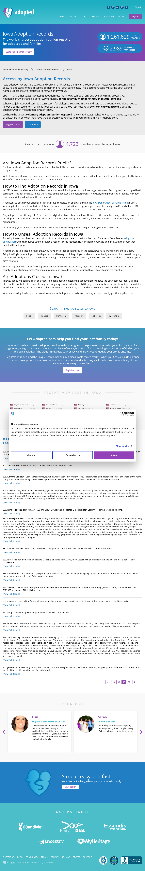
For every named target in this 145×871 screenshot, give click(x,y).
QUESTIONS (8, 857)
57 (129, 682)
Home (62, 16)
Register (135, 16)
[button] (4, 732)
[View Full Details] (11, 469)
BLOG (20, 857)
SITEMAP (66, 857)
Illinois (29, 316)
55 (119, 682)
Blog (121, 16)
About (72, 16)
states (76, 857)
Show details (122, 446)
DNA (83, 16)
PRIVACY (54, 857)
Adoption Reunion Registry (15, 69)
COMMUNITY (32, 857)
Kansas (44, 316)
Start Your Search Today (19, 51)
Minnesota (61, 316)
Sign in (138, 7)
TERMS (44, 857)
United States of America (47, 69)
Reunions (109, 16)
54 (113, 682)
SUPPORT (87, 857)
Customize (71, 455)
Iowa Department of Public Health (111, 202)
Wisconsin (114, 316)
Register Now (13, 124)
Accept (113, 455)
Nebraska (96, 316)
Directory (33, 124)
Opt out (31, 455)
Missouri (79, 316)
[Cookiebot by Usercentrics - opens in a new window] (121, 414)
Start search (70, 786)
